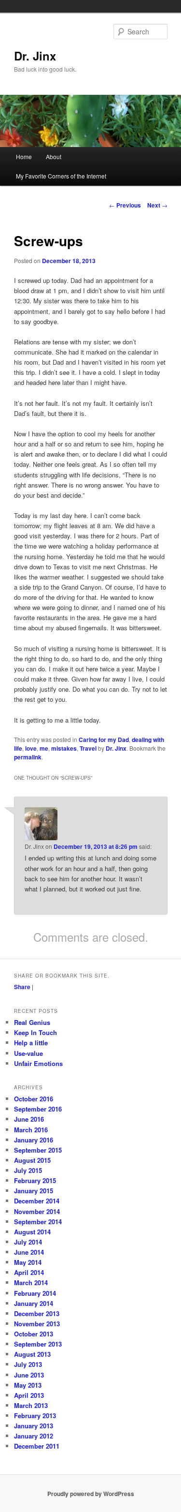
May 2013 (28, 1385)
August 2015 (32, 1160)
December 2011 (36, 1446)
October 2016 (33, 1098)
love (31, 748)
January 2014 (33, 1303)
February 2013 (35, 1415)
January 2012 (33, 1435)
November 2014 (37, 1211)
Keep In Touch (35, 1032)
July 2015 (28, 1170)
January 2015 (33, 1190)
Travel (88, 748)
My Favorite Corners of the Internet (61, 176)
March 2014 (31, 1282)
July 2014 (28, 1241)
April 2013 (29, 1395)
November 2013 (37, 1323)
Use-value (28, 1053)
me (44, 748)
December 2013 (36, 1313)
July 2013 (28, 1364)
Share (22, 986)
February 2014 (35, 1293)
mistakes (64, 748)
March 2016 (31, 1129)
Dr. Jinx (35, 55)
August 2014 (32, 1231)
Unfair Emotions (38, 1063)
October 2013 (33, 1333)
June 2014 (29, 1252)
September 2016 (38, 1108)
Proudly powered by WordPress (90, 1493)
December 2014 (36, 1200)
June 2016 (29, 1119)
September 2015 (38, 1150)
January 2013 (33, 1425)
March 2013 (31, 1405)
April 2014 (29, 1272)
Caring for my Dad (104, 739)
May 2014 (28, 1262)
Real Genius (32, 1022)
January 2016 (33, 1139)
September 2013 (38, 1344)
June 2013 (29, 1374)
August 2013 (32, 1354)
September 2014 (38, 1221)
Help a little (31, 1042)
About (53, 156)
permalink (28, 757)
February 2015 (35, 1180)
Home (24, 156)
